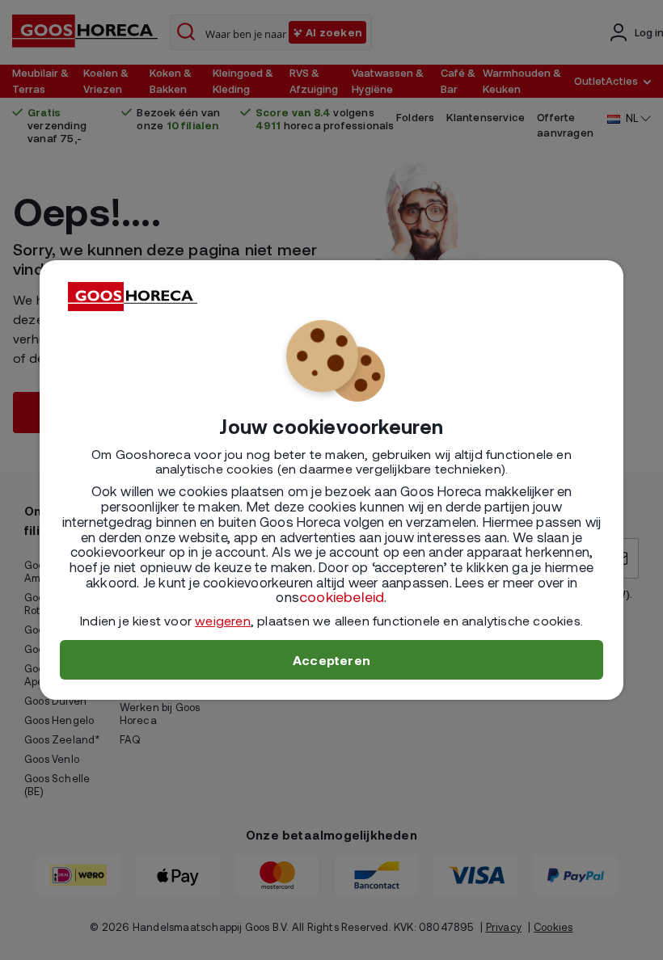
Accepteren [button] (331, 659)
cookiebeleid (341, 596)
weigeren (223, 620)
